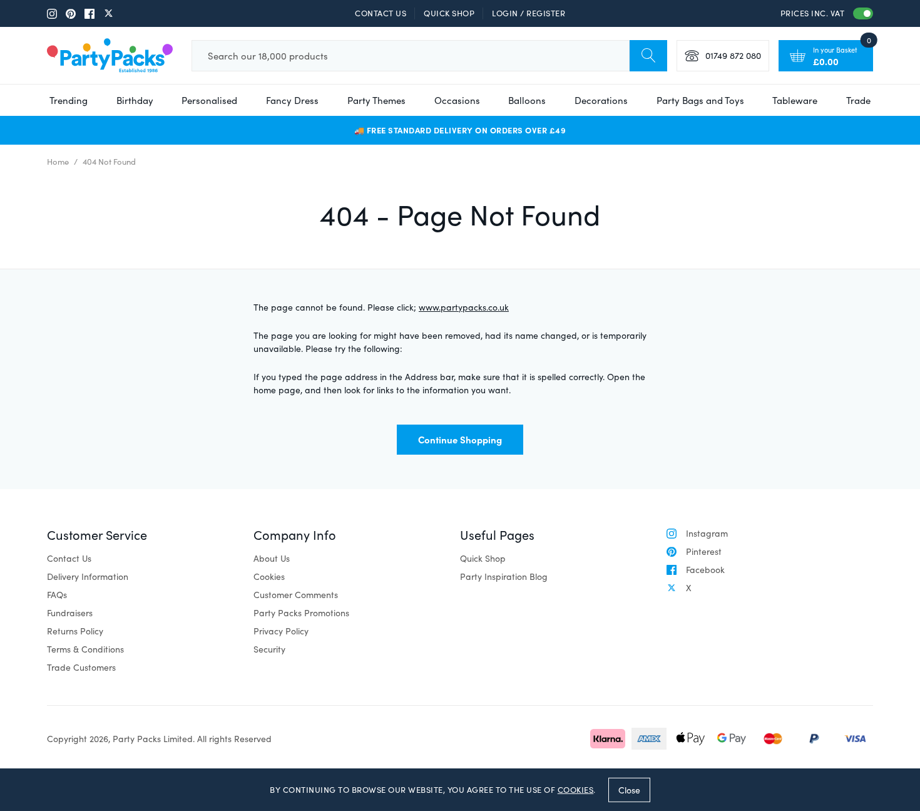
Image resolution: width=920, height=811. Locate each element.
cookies (576, 789)
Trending (68, 100)
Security (269, 649)
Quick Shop (449, 13)
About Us (271, 558)
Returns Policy (75, 631)
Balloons (527, 100)
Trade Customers (81, 667)
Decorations (601, 100)
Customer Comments (295, 595)
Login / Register (528, 13)
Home (58, 161)
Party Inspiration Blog (504, 576)
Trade (858, 100)
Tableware (794, 100)
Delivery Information (87, 576)
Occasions (457, 100)
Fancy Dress (292, 100)
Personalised (209, 100)
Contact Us (380, 13)
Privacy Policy (281, 631)
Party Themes (376, 100)
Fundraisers (70, 613)
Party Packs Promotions (301, 613)
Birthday (134, 100)
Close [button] (629, 789)
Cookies (269, 576)
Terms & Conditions (85, 649)
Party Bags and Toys (700, 100)
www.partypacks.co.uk (464, 307)
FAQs (57, 595)
